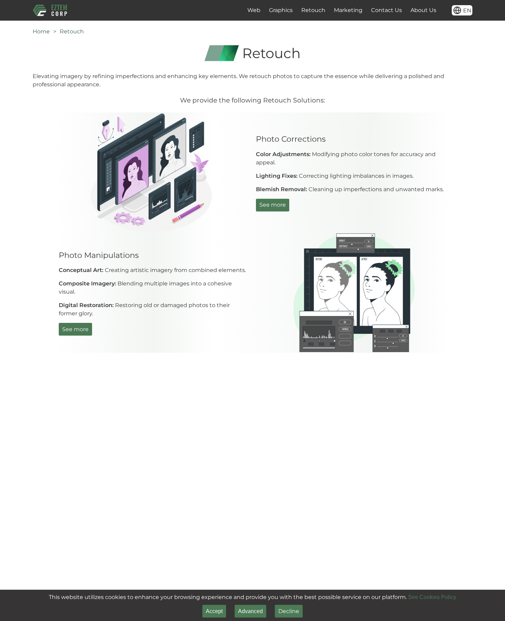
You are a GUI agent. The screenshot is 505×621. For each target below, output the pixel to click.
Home (41, 31)
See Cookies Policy (432, 597)
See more (272, 204)
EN (462, 25)
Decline (288, 611)
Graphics (281, 10)
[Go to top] (489, 605)
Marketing (348, 10)
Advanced (250, 611)
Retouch (313, 10)
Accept (214, 611)
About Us (423, 10)
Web (253, 10)
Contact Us (386, 10)
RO (462, 40)
